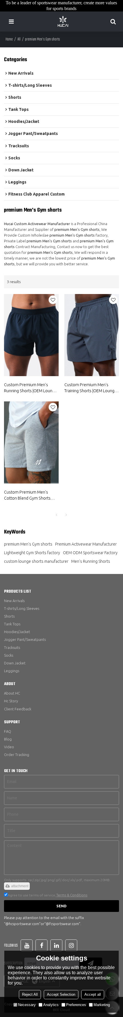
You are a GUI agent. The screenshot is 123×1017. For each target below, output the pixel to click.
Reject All (30, 994)
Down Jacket (14, 663)
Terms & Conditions (71, 895)
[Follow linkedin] (56, 945)
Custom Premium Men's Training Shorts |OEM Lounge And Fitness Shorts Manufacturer (90, 388)
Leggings (11, 671)
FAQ (7, 731)
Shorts (9, 616)
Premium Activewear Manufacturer (86, 544)
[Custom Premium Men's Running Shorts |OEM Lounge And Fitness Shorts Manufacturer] (31, 335)
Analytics (51, 1005)
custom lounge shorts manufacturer (36, 561)
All (19, 39)
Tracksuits (12, 647)
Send (61, 906)
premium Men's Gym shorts (28, 544)
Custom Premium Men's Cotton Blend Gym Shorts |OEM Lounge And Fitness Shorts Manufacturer (27, 495)
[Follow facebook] (41, 945)
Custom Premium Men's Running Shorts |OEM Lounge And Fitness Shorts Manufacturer (30, 388)
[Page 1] (56, 515)
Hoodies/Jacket (17, 632)
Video (9, 747)
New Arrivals (14, 601)
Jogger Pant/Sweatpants (25, 639)
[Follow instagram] (71, 945)
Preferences (76, 1005)
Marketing (102, 1005)
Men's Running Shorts (90, 561)
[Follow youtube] (27, 945)
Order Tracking (16, 755)
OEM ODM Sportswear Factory (90, 552)
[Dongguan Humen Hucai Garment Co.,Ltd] (62, 21)
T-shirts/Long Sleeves (21, 608)
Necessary (27, 1005)
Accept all (92, 994)
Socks (8, 655)
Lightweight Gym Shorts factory (32, 552)
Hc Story (11, 701)
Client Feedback (17, 709)
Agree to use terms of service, (47, 895)
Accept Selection (61, 994)
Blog (8, 739)
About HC (12, 693)
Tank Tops (12, 624)
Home (9, 39)
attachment (19, 886)
